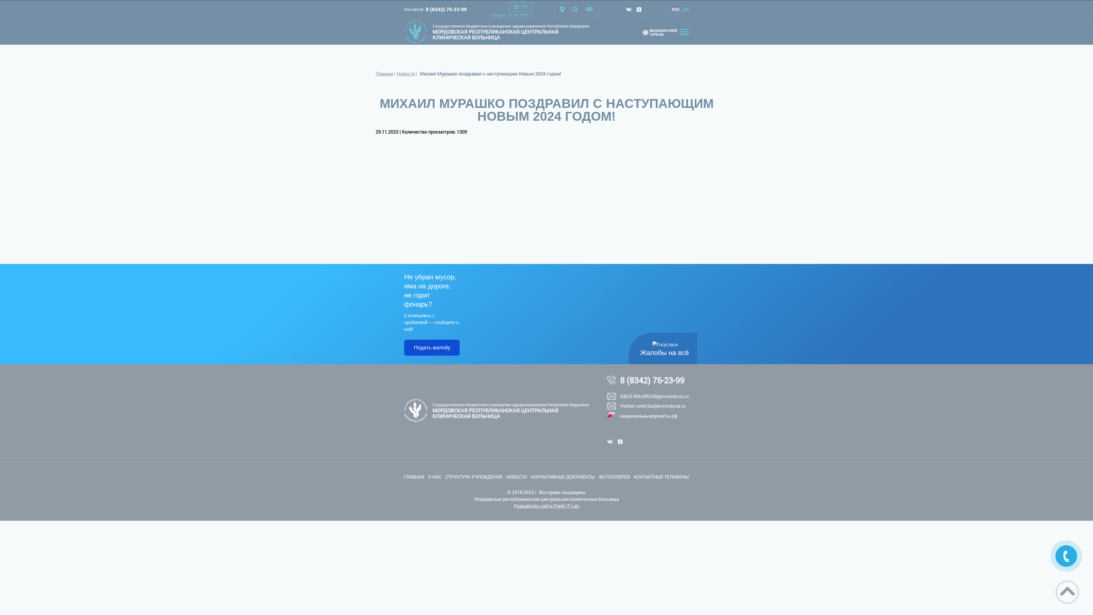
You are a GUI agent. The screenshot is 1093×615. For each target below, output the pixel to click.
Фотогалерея (614, 477)
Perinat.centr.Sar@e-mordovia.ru (653, 406)
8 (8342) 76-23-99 (446, 9)
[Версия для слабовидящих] (589, 9)
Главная (384, 74)
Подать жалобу (432, 347)
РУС (676, 9)
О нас (434, 477)
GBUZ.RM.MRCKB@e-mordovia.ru (654, 396)
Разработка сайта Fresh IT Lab (546, 506)
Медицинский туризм (663, 33)
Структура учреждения (473, 477)
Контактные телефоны (661, 477)
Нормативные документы (563, 477)
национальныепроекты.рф (648, 416)
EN (686, 9)
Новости (406, 74)
